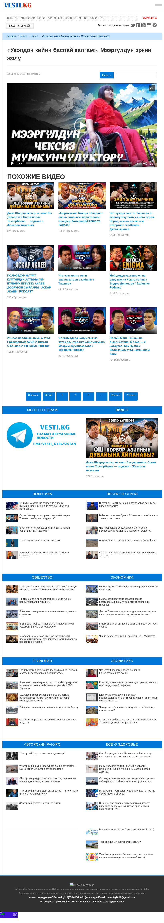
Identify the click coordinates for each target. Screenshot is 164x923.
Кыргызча (150, 18)
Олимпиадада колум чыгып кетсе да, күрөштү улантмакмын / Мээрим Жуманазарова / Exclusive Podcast (81, 344)
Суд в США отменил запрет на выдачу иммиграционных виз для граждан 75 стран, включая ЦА (44, 506)
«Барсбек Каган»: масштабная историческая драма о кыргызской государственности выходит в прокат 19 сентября (48, 639)
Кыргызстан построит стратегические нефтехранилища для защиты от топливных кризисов (124, 602)
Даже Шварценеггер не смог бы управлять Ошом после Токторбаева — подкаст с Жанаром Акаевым (29, 219)
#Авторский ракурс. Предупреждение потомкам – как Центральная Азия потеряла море (47, 767)
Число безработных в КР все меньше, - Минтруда (127, 636)
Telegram (155, 25)
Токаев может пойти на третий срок (39, 540)
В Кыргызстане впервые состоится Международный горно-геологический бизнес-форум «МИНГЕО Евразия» (49, 685)
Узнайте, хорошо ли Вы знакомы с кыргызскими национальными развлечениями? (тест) (126, 855)
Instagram (149, 25)
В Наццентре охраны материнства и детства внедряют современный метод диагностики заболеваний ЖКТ (124, 806)
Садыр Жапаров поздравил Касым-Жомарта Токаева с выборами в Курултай (44, 517)
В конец (130, 395)
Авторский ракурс (33, 18)
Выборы (12, 18)
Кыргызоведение (70, 18)
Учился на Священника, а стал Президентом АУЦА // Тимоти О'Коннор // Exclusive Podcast (28, 342)
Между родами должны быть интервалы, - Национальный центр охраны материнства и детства (125, 769)
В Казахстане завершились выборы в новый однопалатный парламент (44, 529)
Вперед (115, 395)
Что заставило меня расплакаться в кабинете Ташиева (76, 279)
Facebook (138, 25)
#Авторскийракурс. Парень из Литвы (40, 803)
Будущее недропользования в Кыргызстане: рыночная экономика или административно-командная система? (44, 697)
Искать (106, 75)
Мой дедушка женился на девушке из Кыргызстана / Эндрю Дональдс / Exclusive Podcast (130, 281)
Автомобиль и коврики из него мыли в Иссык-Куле (127, 540)
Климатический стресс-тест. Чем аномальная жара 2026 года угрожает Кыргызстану (128, 721)
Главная (11, 36)
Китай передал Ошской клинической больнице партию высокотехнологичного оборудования (125, 755)
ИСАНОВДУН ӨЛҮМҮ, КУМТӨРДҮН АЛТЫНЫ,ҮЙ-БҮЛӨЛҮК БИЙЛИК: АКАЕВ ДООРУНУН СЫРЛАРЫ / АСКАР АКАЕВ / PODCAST (29, 283)
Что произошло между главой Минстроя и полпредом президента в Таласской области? (125, 529)
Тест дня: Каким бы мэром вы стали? (120, 841)
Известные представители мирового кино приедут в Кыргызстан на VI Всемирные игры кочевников (48, 588)
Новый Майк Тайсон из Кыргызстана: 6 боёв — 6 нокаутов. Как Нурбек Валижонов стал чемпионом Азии (130, 346)
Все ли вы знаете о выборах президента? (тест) (126, 829)
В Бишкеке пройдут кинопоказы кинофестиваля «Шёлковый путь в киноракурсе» (46, 625)
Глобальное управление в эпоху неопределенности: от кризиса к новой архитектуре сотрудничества (129, 697)
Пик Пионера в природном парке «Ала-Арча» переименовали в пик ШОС (45, 600)
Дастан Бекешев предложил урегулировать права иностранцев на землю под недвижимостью (127, 613)
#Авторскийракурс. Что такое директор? (42, 753)
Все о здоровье (94, 18)
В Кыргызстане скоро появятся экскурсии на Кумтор (49, 707)
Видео (51, 18)
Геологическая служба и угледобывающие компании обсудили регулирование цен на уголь (49, 671)
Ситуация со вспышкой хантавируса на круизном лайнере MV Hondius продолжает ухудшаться (127, 780)
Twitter (133, 25)
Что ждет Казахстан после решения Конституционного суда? (119, 671)
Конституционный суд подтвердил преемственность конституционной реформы (129, 684)
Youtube (144, 25)
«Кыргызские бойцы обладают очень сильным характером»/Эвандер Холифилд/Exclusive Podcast (80, 219)
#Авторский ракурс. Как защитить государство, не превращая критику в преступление (47, 780)
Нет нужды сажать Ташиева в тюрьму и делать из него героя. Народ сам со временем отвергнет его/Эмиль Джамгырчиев (132, 221)
